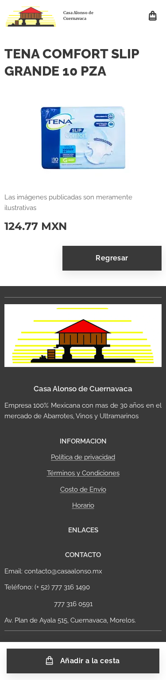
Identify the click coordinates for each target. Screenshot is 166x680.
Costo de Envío (83, 489)
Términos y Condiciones (83, 473)
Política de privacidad (83, 457)
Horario (83, 505)
